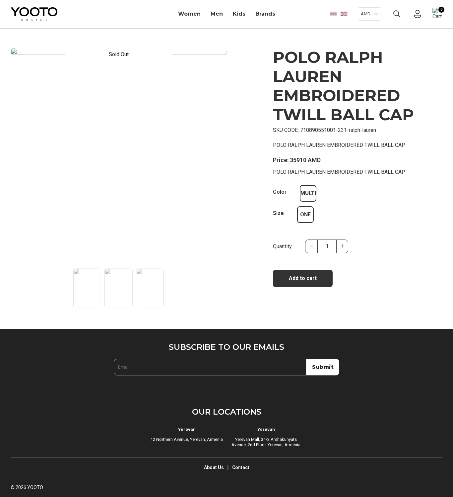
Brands (265, 14)
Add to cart (303, 278)
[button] (218, 178)
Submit (323, 367)
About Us (214, 467)
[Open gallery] (20, 57)
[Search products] (397, 14)
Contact (240, 467)
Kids (239, 14)
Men (217, 14)
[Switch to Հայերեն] (333, 14)
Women (189, 14)
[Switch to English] (344, 14)
